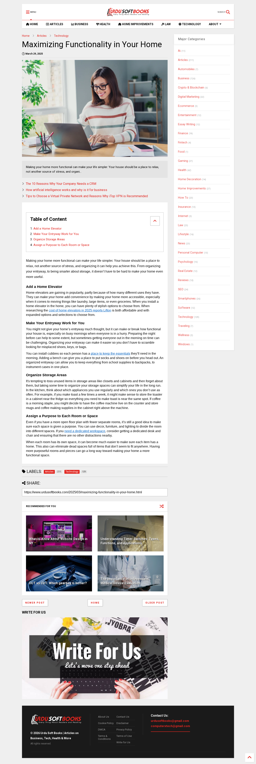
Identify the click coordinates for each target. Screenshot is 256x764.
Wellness (183, 335)
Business (183, 78)
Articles (42, 35)
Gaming (183, 161)
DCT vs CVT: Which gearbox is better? (58, 583)
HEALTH (104, 24)
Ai (179, 51)
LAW (167, 24)
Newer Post (35, 602)
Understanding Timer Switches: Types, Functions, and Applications (130, 541)
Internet (183, 216)
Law (180, 225)
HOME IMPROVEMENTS (137, 24)
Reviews (183, 280)
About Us (103, 716)
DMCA (101, 729)
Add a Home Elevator (47, 228)
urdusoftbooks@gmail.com (170, 721)
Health (182, 170)
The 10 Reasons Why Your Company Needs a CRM (61, 184)
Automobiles (186, 69)
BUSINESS (81, 24)
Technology (61, 35)
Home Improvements (192, 188)
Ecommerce (186, 106)
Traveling (184, 326)
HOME (33, 24)
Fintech (182, 142)
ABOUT (213, 24)
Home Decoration (189, 179)
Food (181, 151)
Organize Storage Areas (49, 239)
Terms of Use (124, 735)
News (181, 243)
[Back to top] (249, 757)
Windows (184, 344)
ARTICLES (56, 24)
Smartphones (187, 298)
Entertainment (187, 115)
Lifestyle (183, 234)
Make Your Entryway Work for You (56, 234)
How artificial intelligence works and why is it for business (66, 190)
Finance (183, 133)
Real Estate (185, 271)
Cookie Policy (106, 723)
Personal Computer (190, 252)
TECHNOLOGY (191, 24)
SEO (180, 289)
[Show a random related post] (162, 506)
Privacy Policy (124, 729)
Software (184, 307)
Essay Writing (186, 124)
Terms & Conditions (104, 737)
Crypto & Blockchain (191, 87)
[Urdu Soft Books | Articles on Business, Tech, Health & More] (128, 12)
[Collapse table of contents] (155, 221)
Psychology (185, 262)
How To (183, 197)
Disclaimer (122, 723)
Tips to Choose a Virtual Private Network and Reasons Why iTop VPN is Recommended (87, 196)
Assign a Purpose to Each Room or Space (61, 245)
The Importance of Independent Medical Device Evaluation (125, 581)
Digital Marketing (188, 96)
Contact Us (122, 716)
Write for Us (123, 742)
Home (26, 35)
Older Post (154, 602)
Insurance (184, 207)
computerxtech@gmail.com (170, 726)
